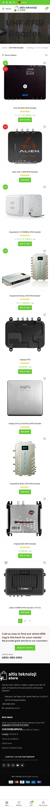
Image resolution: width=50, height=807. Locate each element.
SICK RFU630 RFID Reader (25, 108)
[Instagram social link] (13, 765)
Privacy (5, 734)
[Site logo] (25, 8)
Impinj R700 (25, 359)
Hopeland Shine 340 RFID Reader (25, 483)
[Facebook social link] (3, 2)
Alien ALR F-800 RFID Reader (25, 172)
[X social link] (7, 2)
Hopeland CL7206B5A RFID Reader (25, 232)
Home (4, 47)
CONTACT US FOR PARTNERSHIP (19, 756)
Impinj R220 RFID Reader (25, 544)
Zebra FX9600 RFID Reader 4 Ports (25, 607)
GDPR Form (7, 743)
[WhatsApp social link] (14, 2)
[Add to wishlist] (44, 63)
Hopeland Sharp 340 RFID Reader (25, 296)
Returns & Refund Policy (12, 748)
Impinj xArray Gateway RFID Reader (25, 423)
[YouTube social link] (18, 765)
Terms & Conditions (10, 739)
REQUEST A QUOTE (25, 647)
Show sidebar (11, 55)
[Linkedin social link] (10, 2)
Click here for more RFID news (15, 725)
